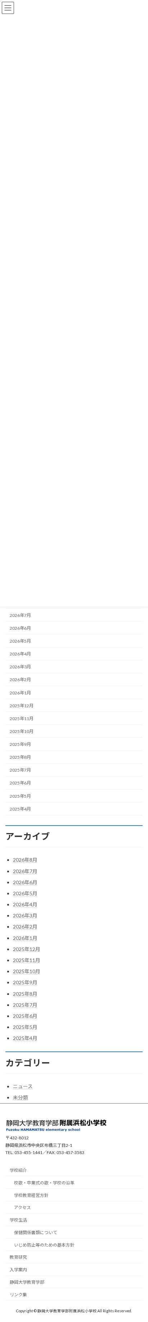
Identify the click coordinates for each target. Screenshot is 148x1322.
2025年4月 (20, 808)
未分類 (20, 1097)
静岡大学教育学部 (27, 1282)
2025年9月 (20, 744)
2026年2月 (20, 679)
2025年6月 (20, 783)
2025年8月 (20, 757)
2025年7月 (20, 770)
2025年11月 (21, 718)
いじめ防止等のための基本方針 (44, 1245)
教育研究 (18, 1257)
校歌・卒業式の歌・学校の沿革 (44, 1182)
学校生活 (18, 1220)
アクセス (22, 1207)
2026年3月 (20, 666)
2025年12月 (21, 705)
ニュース (23, 1086)
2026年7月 (20, 615)
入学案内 (18, 1269)
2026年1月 (20, 692)
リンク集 (18, 1294)
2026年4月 (20, 654)
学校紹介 (18, 1170)
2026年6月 (20, 628)
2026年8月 (25, 860)
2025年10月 (21, 731)
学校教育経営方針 (31, 1195)
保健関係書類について (35, 1232)
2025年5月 (20, 795)
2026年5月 (20, 641)
